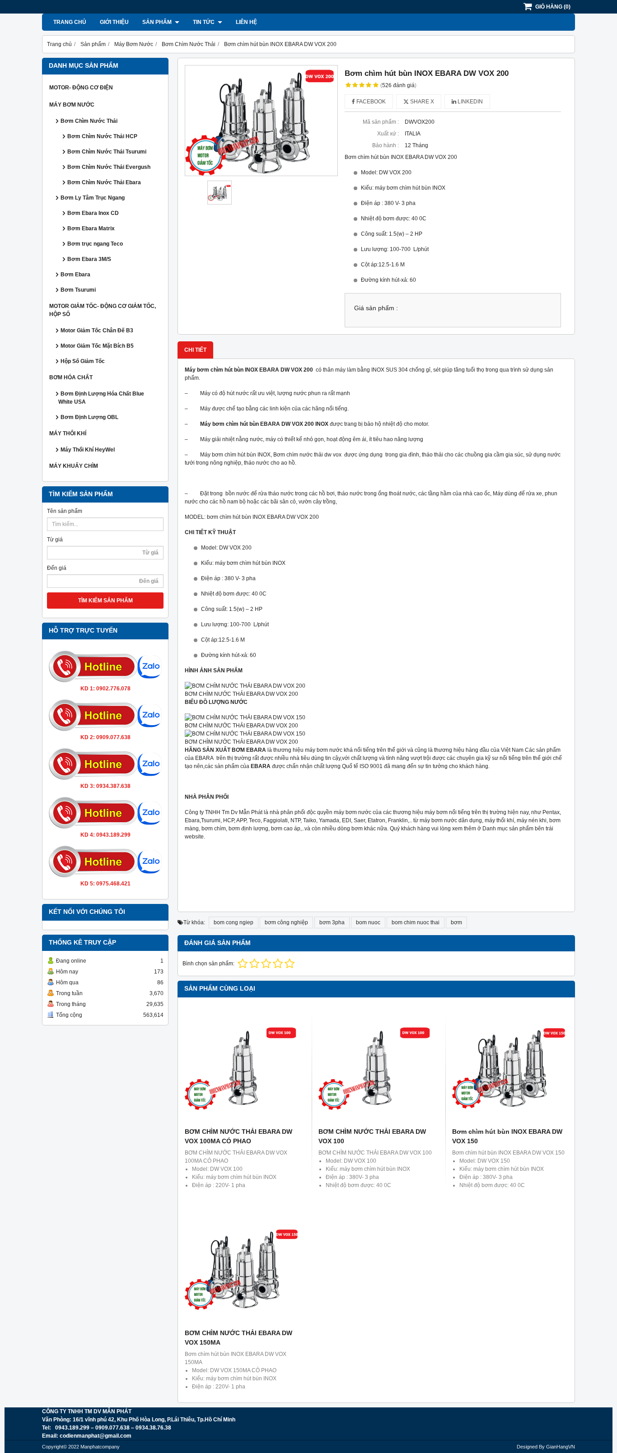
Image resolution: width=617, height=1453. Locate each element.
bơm (456, 922)
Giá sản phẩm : (376, 308)
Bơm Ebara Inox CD (93, 213)
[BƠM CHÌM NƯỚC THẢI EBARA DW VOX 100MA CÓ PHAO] (242, 1066)
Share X (421, 101)
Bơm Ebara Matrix (91, 228)
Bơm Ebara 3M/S (89, 259)
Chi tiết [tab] (195, 350)
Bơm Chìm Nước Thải (89, 121)
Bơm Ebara (75, 274)
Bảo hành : (385, 145)
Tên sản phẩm (64, 511)
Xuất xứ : (388, 133)
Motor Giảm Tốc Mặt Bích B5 (97, 346)
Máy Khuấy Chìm (73, 466)
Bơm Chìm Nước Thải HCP (102, 136)
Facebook (370, 101)
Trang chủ (69, 22)
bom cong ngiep (233, 922)
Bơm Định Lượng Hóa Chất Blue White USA (101, 398)
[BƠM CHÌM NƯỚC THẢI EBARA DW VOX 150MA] (242, 1268)
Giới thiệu (114, 22)
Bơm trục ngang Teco (95, 244)
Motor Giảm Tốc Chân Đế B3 (97, 330)
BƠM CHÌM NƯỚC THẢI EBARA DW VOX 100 (372, 1136)
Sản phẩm (157, 22)
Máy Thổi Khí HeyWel (88, 450)
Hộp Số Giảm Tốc (83, 361)
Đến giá (56, 568)
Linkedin (469, 101)
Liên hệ (246, 22)
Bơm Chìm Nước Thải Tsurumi (106, 152)
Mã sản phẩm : (381, 122)
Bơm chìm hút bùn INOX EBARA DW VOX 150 (507, 1136)
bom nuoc (368, 922)
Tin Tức (204, 22)
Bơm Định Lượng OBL (89, 417)
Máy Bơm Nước (71, 105)
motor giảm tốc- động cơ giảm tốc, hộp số (102, 310)
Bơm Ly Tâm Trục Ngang (93, 198)
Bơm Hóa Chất (71, 377)
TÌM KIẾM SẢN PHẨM (105, 600)
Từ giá (55, 539)
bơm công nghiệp (286, 922)
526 (398, 85)
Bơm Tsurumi (78, 290)
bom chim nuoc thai (415, 922)
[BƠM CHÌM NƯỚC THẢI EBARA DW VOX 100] (376, 1066)
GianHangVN (560, 1446)
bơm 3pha (332, 922)
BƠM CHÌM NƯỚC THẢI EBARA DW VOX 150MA (238, 1337)
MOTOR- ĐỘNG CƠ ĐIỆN (81, 87)
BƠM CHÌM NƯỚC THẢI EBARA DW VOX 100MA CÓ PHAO (238, 1136)
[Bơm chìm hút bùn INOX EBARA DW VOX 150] (510, 1066)
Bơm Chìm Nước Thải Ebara (104, 182)
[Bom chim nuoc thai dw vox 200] (261, 120)
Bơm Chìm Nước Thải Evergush (108, 167)
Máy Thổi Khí (67, 433)
